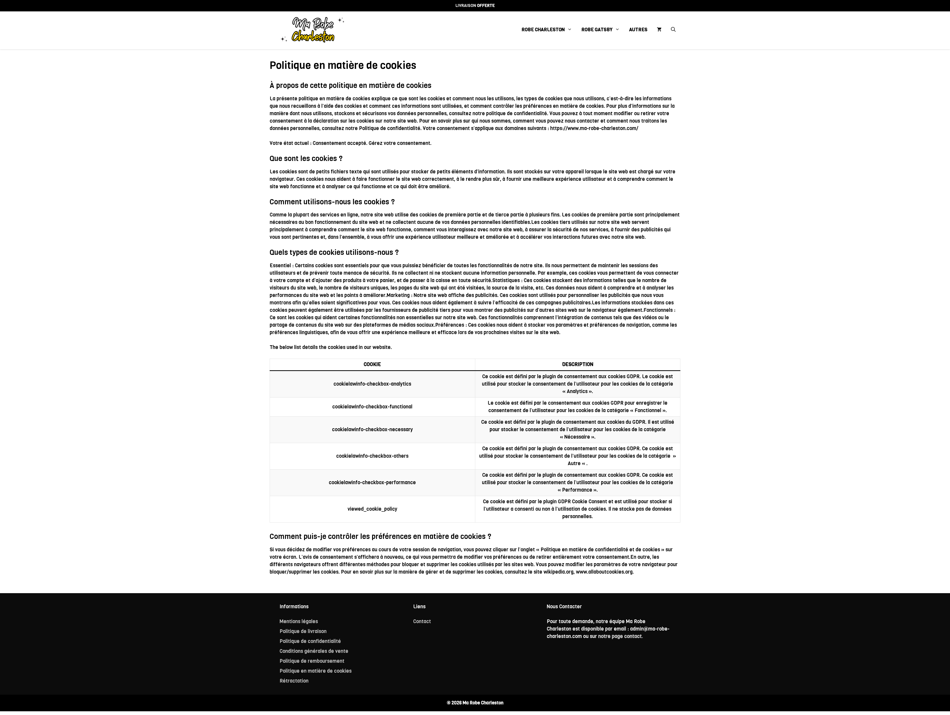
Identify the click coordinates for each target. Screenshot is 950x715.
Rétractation (294, 681)
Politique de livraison (303, 631)
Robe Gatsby (597, 29)
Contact (422, 621)
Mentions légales (299, 621)
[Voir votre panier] (659, 29)
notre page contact (620, 636)
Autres (638, 29)
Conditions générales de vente (314, 651)
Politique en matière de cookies (316, 671)
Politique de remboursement (312, 661)
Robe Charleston (543, 29)
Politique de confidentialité (310, 641)
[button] (673, 29)
